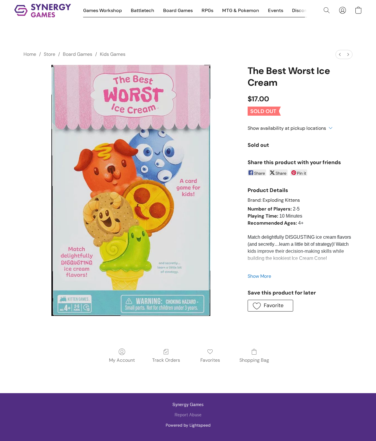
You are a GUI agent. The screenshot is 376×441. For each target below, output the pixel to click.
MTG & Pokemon (240, 10)
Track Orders (166, 360)
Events (275, 10)
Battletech (142, 10)
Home (30, 54)
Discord (300, 10)
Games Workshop (102, 10)
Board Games (178, 10)
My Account (122, 360)
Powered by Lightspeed (188, 425)
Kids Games (112, 54)
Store (49, 54)
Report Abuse (188, 415)
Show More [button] (259, 276)
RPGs (207, 10)
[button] (42, 10)
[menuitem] (340, 54)
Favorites (210, 360)
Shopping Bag (254, 360)
